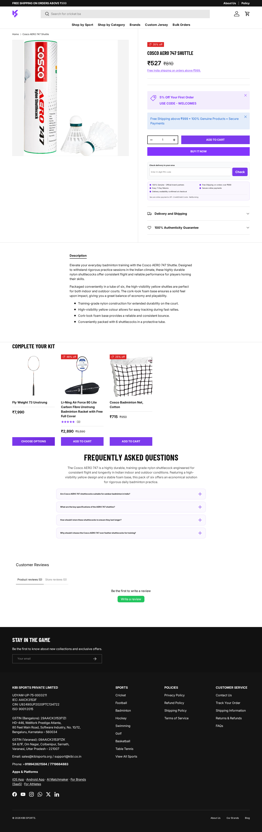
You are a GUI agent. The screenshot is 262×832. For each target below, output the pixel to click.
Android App (35, 779)
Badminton (123, 710)
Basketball (122, 741)
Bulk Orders (181, 25)
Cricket (120, 695)
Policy (245, 3)
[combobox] (125, 14)
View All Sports (126, 756)
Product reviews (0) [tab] (29, 579)
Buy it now (198, 151)
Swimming (122, 726)
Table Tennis (124, 749)
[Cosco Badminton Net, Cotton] (131, 375)
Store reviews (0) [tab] (56, 579)
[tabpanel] (131, 293)
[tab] (78, 255)
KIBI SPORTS (28, 817)
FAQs (219, 726)
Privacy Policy (174, 695)
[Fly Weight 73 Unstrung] (33, 375)
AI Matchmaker (57, 779)
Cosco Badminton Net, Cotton (126, 404)
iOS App (18, 779)
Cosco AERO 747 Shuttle (35, 34)
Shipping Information (231, 710)
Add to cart (215, 139)
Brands (135, 25)
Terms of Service (176, 718)
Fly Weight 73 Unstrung (29, 402)
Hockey (121, 718)
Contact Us (224, 695)
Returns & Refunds (229, 718)
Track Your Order (228, 703)
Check (240, 172)
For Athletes (32, 784)
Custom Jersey (156, 25)
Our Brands (233, 817)
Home (15, 34)
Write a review (131, 599)
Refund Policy (174, 703)
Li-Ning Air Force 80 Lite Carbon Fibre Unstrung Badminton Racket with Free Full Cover (82, 409)
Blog (247, 817)
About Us (229, 3)
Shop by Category (111, 25)
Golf (118, 733)
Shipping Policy (175, 710)
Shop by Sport (82, 25)
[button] (247, 14)
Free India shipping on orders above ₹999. (174, 70)
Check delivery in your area (162, 165)
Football (121, 703)
